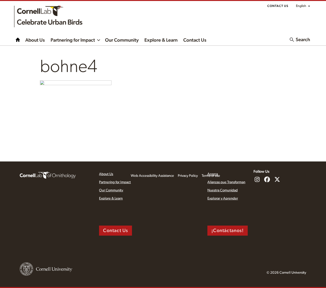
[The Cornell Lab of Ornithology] (48, 175)
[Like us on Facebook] (267, 180)
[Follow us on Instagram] (257, 180)
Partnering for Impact (73, 40)
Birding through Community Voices (18, 39)
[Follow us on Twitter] (277, 180)
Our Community (122, 40)
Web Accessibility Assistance (152, 175)
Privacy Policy (188, 175)
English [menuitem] (301, 6)
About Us (35, 40)
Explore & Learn (161, 40)
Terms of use (211, 175)
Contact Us (277, 6)
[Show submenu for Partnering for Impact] (98, 39)
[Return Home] (48, 16)
